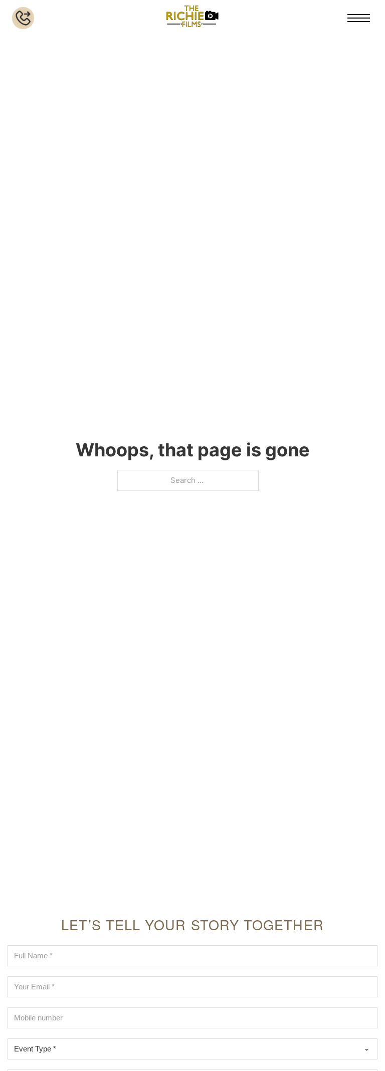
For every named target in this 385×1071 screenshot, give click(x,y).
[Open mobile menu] (358, 18)
